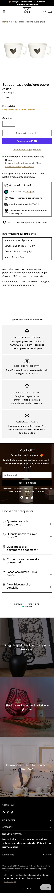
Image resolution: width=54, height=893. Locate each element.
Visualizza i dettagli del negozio (19, 166)
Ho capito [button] (27, 888)
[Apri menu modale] (3, 11)
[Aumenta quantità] (4, 123)
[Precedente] (4, 3)
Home (5, 22)
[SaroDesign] (27, 11)
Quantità (7, 118)
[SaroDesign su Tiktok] (32, 498)
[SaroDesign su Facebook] (21, 498)
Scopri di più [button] (10, 882)
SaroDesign (23, 866)
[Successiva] (50, 3)
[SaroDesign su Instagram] (27, 498)
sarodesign (8, 92)
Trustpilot (29, 191)
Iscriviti (47, 855)
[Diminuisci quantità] (12, 123)
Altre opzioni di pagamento (27, 149)
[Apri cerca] (44, 11)
